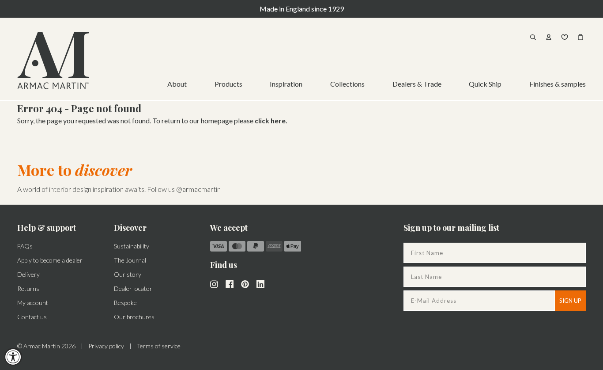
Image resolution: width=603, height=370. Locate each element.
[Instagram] (214, 283)
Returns (28, 288)
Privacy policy (106, 346)
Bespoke (125, 302)
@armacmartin (198, 189)
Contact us (32, 316)
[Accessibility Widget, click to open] (13, 357)
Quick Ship (485, 84)
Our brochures (134, 316)
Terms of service (159, 346)
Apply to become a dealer (50, 260)
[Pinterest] (245, 283)
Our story (127, 274)
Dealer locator (133, 288)
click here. (271, 120)
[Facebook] (230, 283)
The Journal (130, 260)
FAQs (25, 246)
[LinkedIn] (260, 283)
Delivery (28, 274)
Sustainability (131, 246)
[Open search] (533, 37)
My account (32, 302)
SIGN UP (570, 300)
